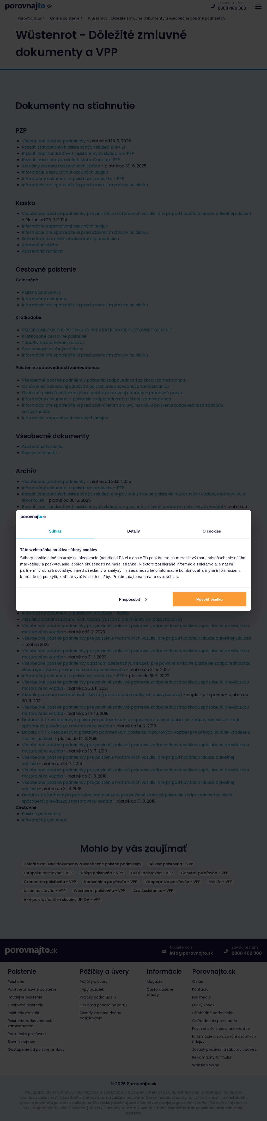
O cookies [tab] (212, 531)
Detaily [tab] (133, 531)
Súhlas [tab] (55, 531)
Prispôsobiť (130, 599)
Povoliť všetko (209, 599)
